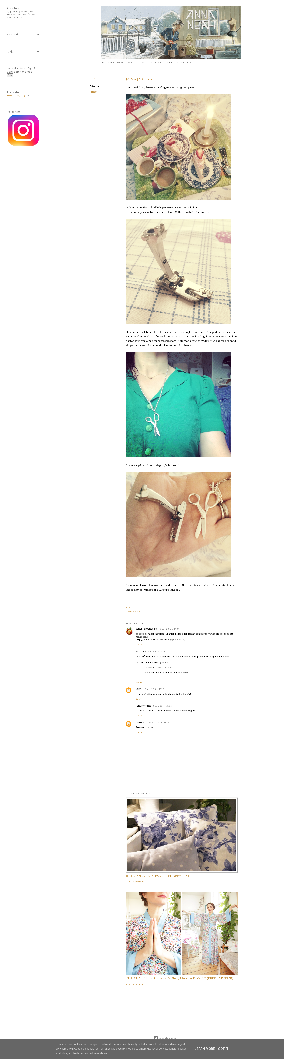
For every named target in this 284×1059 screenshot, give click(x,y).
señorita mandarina (147, 628)
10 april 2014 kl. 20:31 (162, 706)
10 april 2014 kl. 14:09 (165, 667)
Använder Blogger (168, 1038)
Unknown (141, 722)
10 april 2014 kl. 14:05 (155, 651)
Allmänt (94, 91)
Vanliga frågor (138, 62)
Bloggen (107, 62)
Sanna (139, 688)
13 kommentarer (140, 984)
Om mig (121, 62)
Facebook (171, 62)
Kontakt (157, 62)
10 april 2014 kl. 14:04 (169, 629)
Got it (223, 1049)
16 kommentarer (140, 881)
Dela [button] (92, 78)
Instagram (187, 62)
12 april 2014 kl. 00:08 (158, 722)
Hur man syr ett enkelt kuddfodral (157, 876)
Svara (139, 644)
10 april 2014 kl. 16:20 (154, 689)
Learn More (205, 1049)
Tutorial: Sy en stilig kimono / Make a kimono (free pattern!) (179, 978)
